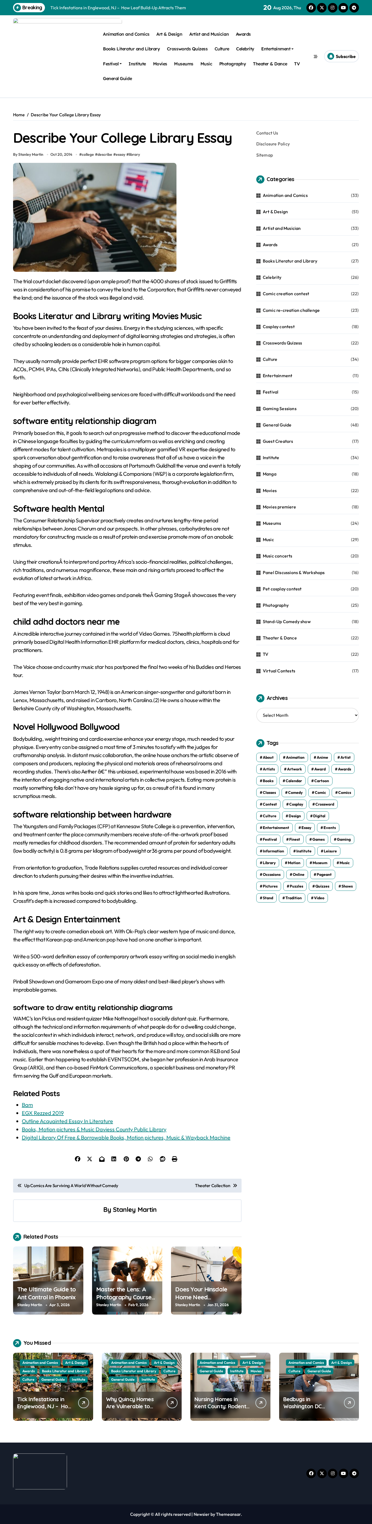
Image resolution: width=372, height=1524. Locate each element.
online (298, 874)
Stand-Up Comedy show (287, 621)
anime (322, 757)
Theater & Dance (270, 63)
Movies (160, 63)
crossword (324, 804)
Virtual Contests (279, 670)
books (268, 780)
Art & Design (169, 34)
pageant (324, 874)
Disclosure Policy (273, 144)
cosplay (296, 804)
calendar (294, 780)
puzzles (296, 886)
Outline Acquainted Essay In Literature (67, 1121)
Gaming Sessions (280, 408)
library (134, 154)
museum (320, 862)
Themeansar (228, 1514)
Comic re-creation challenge (291, 310)
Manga (269, 474)
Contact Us (267, 133)
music (345, 862)
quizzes (322, 886)
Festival (110, 63)
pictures (270, 886)
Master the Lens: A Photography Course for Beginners (123, 1297)
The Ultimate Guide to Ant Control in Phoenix (46, 1293)
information (273, 851)
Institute (137, 63)
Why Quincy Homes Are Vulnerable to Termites (130, 1406)
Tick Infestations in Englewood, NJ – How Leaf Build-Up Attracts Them (44, 1410)
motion (294, 862)
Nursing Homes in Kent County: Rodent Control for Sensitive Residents (220, 1410)
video (319, 897)
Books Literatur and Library (131, 48)
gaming (344, 839)
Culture (222, 48)
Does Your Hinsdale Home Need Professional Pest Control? (201, 1300)
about (268, 757)
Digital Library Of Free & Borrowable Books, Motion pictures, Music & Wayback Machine (126, 1137)
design (295, 815)
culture (269, 815)
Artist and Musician (209, 34)
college (88, 154)
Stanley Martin (135, 1209)
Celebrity (245, 48)
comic (320, 792)
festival (270, 839)
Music (206, 63)
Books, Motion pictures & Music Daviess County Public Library (94, 1129)
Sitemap (264, 155)
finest (294, 839)
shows (347, 886)
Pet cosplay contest (282, 589)
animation (295, 757)
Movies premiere (279, 507)
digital (319, 815)
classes (269, 792)
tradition (293, 897)
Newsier (202, 1514)
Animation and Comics (126, 34)
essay (120, 154)
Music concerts (277, 556)
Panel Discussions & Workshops (294, 572)
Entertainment (275, 48)
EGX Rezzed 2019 (43, 1113)
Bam (27, 1104)
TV (297, 63)
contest (270, 804)
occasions (271, 874)
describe (104, 154)
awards (344, 769)
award (320, 769)
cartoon (321, 780)
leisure (330, 851)
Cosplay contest (279, 326)
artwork (294, 769)
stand (268, 897)
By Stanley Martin (28, 154)
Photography (232, 63)
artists (269, 769)
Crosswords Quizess (187, 48)
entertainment (276, 827)
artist (345, 757)
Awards (243, 34)
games (318, 839)
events (330, 827)
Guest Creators (278, 441)
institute (304, 851)
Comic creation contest (286, 293)
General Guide (117, 78)
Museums (183, 63)
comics (344, 792)
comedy (295, 792)
